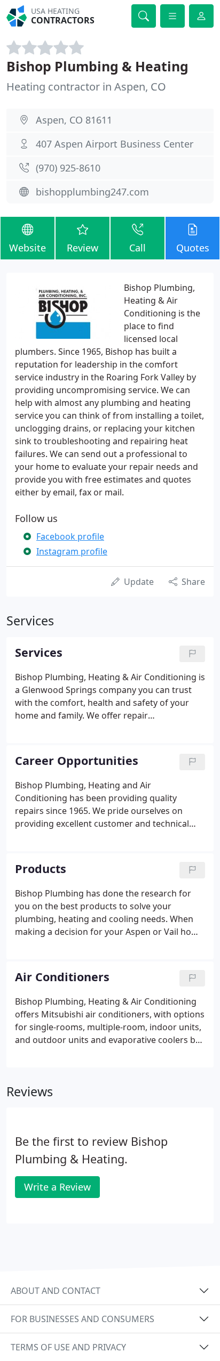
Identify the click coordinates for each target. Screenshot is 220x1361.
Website (27, 247)
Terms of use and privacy (68, 1347)
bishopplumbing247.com (92, 191)
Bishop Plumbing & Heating (97, 66)
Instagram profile (71, 551)
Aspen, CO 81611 (74, 119)
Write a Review (57, 1186)
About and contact (55, 1291)
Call (137, 247)
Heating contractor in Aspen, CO (86, 86)
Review (82, 247)
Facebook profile (70, 536)
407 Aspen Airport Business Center (114, 143)
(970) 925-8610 (68, 167)
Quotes (192, 247)
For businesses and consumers (82, 1319)
